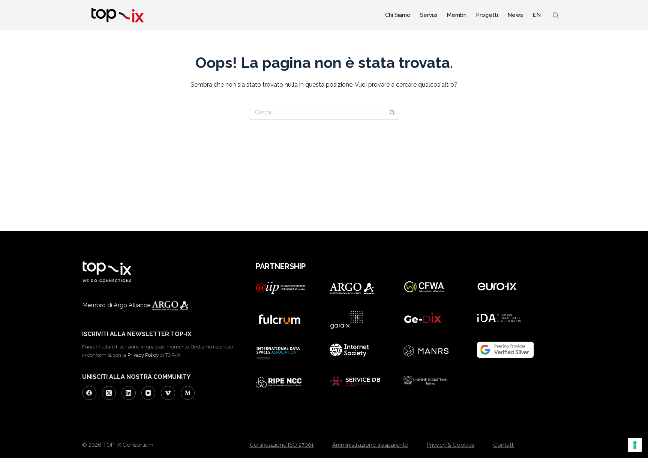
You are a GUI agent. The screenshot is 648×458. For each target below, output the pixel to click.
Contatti (503, 444)
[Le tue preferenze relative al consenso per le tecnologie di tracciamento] (635, 445)
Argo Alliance (133, 305)
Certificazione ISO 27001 (282, 444)
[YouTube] (148, 393)
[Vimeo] (168, 393)
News (515, 15)
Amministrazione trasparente (370, 444)
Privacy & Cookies (450, 444)
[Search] (555, 15)
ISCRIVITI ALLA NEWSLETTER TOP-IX (136, 334)
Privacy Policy (143, 355)
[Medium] (188, 393)
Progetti (487, 15)
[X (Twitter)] (109, 393)
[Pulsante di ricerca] (392, 112)
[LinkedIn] (129, 393)
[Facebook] (89, 393)
